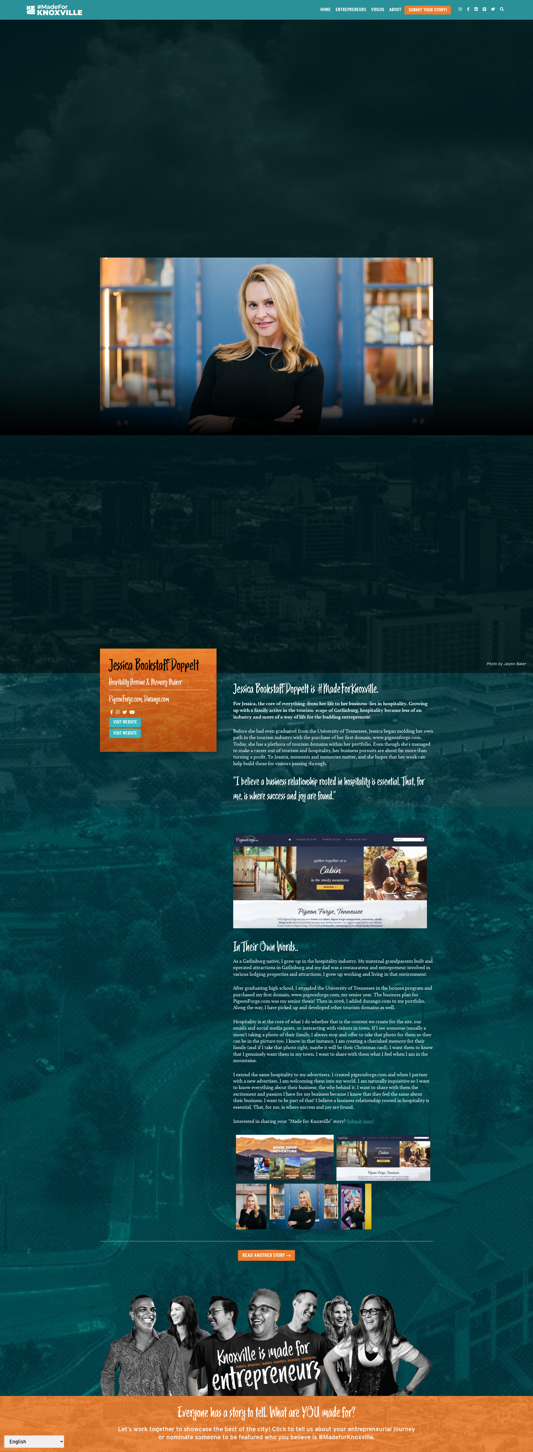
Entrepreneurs (351, 9)
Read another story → (266, 1255)
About (395, 9)
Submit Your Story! (428, 9)
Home (325, 9)
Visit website (125, 722)
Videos (377, 9)
